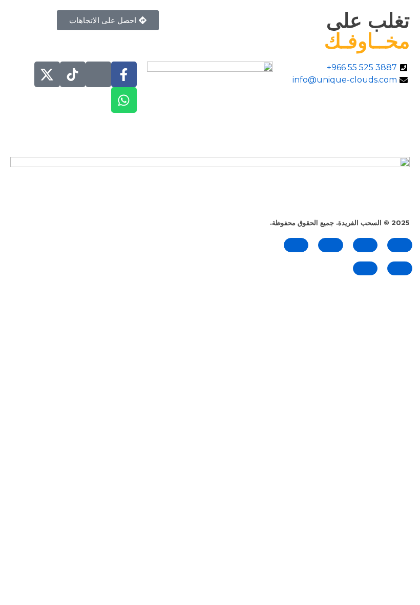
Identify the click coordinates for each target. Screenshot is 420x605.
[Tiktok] (73, 74)
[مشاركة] (330, 245)
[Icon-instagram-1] (98, 74)
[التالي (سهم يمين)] (365, 268)
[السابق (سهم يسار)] (399, 268)
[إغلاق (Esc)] (296, 245)
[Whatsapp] (124, 100)
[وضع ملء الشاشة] (365, 245)
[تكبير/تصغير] (399, 245)
